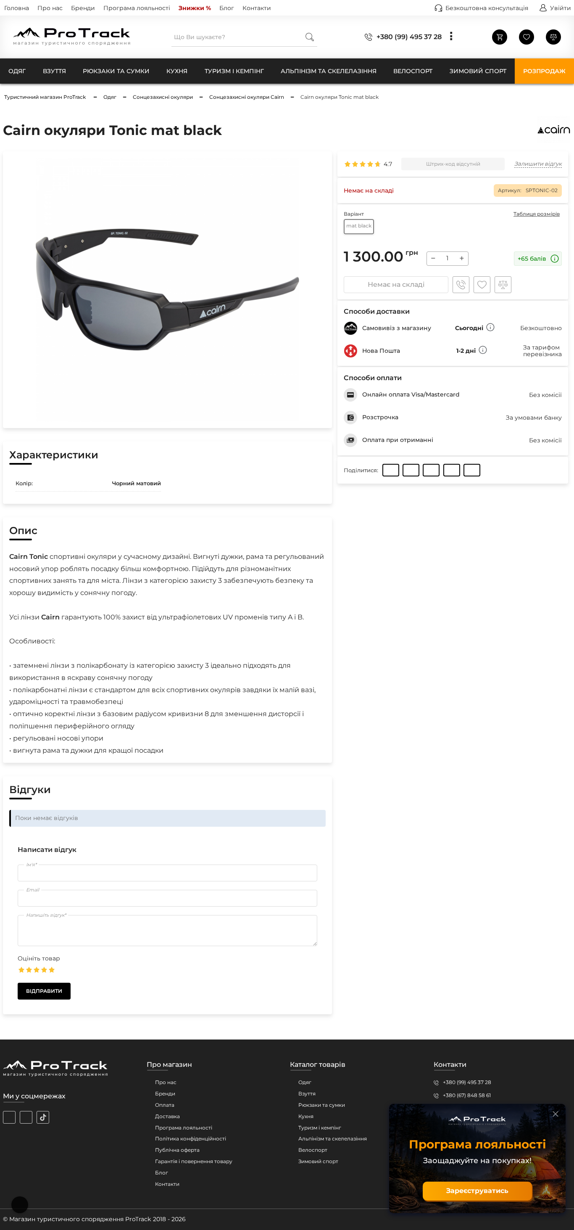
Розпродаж (544, 71)
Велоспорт (312, 1150)
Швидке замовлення (461, 284)
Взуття (307, 1093)
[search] (309, 36)
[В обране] (482, 284)
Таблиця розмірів (536, 214)
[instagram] (9, 1117)
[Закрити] (555, 1114)
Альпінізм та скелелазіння (332, 1138)
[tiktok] (43, 1117)
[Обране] (526, 37)
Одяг (304, 1082)
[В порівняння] (503, 284)
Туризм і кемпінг (319, 1127)
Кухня (305, 1116)
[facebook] (26, 1117)
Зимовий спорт (318, 1161)
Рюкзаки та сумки (321, 1105)
